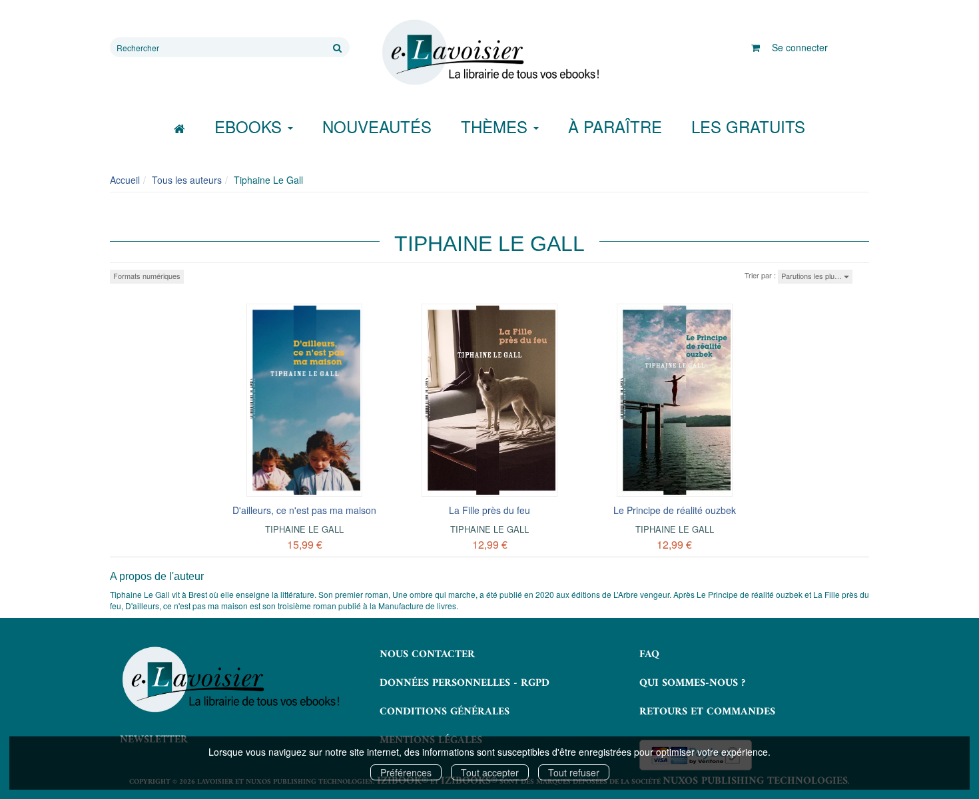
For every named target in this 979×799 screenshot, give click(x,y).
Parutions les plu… (812, 275)
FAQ (649, 654)
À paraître (615, 126)
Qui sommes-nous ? (692, 683)
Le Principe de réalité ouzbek (674, 510)
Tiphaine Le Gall (304, 529)
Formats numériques (146, 275)
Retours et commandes (707, 711)
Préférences (406, 772)
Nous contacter (427, 654)
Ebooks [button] (250, 126)
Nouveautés (377, 126)
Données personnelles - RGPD (464, 683)
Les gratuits (748, 126)
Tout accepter (490, 772)
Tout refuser (573, 772)
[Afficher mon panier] (755, 47)
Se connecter (800, 47)
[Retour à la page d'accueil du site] (489, 52)
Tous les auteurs (187, 179)
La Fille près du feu (489, 510)
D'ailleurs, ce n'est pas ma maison (304, 510)
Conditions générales (444, 711)
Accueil (125, 179)
